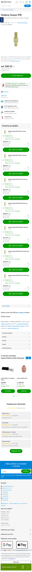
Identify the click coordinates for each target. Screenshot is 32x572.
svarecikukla (5, 492)
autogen (21, 312)
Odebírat (26, 471)
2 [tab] (15, 396)
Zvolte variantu (17, 76)
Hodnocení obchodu (16, 404)
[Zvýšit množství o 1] (28, 143)
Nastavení (16, 562)
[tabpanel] (8, 377)
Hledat (27, 5)
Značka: (4, 95)
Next (30, 358)
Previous (27, 358)
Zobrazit (24, 391)
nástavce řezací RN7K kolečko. (15, 326)
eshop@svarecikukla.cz (7, 486)
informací (12, 558)
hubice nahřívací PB (13, 328)
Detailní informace (15, 61)
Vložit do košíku (17, 150)
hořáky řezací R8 (5, 324)
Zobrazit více (16, 451)
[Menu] (30, 2)
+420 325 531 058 (6, 490)
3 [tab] (16, 396)
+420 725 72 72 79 (6, 488)
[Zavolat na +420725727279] (21, 2)
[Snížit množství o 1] (28, 145)
